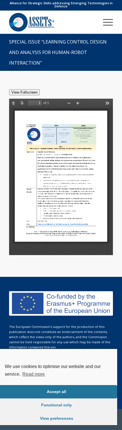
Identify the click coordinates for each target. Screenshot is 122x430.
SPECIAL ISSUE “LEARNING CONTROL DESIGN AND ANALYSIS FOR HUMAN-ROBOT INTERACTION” (58, 52)
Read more (33, 374)
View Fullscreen (24, 92)
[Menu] (105, 22)
